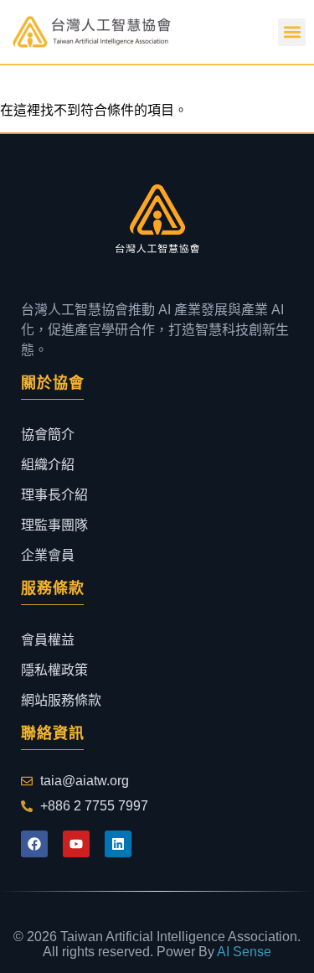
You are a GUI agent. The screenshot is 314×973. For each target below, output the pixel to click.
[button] (292, 32)
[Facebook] (34, 844)
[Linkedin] (118, 844)
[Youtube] (76, 844)
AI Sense (244, 952)
